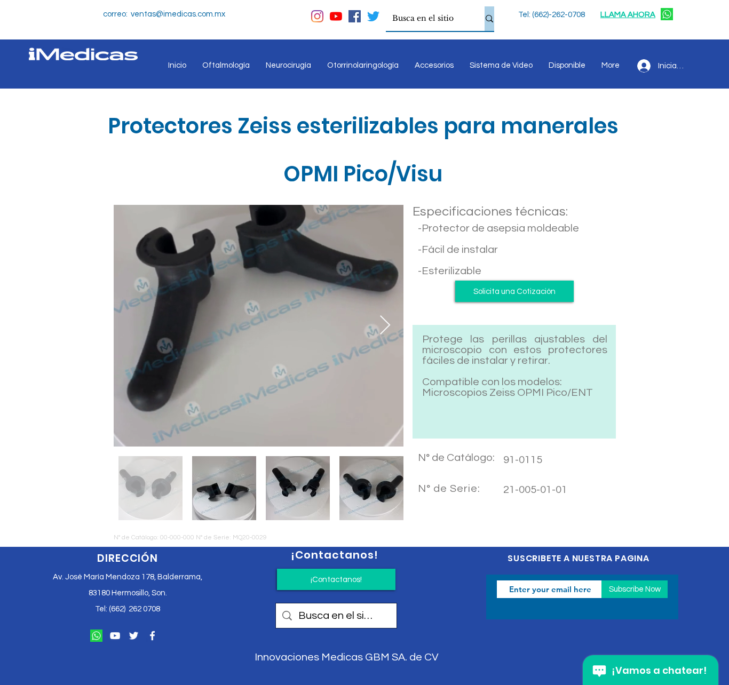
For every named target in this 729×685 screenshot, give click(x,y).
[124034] (667, 14)
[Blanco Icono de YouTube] (115, 636)
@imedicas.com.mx (190, 14)
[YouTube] (336, 16)
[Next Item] (385, 325)
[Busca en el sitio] (489, 18)
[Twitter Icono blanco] (134, 636)
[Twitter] (373, 16)
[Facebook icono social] (354, 16)
